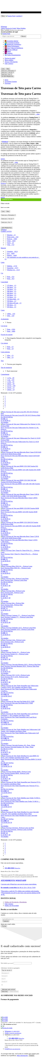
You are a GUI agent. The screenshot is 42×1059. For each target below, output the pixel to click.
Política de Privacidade (12, 905)
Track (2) (10, 243)
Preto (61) (10, 278)
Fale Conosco (9, 63)
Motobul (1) (11, 235)
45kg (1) (10, 355)
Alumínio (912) (12, 251)
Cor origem (4, 343)
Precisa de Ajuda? (11, 28)
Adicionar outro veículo (8, 989)
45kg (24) (10, 316)
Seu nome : (7, 963)
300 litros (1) (11, 287)
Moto (8, 69)
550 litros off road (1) (14, 303)
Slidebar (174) (12, 266)
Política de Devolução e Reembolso (16, 902)
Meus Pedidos (21, 28)
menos (3, 159)
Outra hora (5, 991)
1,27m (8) (10, 378)
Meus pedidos (9, 60)
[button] (21, 1038)
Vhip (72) (10, 245)
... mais (37, 114)
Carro (3, 69)
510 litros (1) (11, 297)
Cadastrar (6, 921)
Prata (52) (10, 276)
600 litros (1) (11, 305)
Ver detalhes (4, 422)
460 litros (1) (11, 295)
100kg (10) (11, 314)
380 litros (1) (11, 291)
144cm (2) (11, 389)
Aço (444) (10, 253)
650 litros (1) (11, 307)
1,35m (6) (10, 382)
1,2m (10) (10, 380)
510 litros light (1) (13, 299)
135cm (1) (11, 387)
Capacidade (4, 282)
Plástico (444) (12, 255)
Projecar (3, 183)
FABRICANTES (6, 231)
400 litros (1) (11, 293)
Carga (2, 310)
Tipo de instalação (6, 367)
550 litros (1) (11, 301)
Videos (3, 28)
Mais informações (22, 1055)
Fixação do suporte (7, 334)
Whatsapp (4, 26)
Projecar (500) (12, 239)
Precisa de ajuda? (10, 58)
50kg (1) (10, 357)
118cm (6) (10, 384)
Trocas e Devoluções (11, 62)
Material (3, 248)
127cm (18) (11, 386)
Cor (2, 273)
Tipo (2, 361)
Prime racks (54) (12, 237)
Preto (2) (10, 348)
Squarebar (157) (12, 268)
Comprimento (5, 374)
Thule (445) (11, 241)
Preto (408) (11, 331)
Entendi (31, 1055)
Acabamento (5, 319)
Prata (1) (10, 347)
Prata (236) (11, 329)
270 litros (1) (11, 285)
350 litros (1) (11, 289)
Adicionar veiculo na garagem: (10, 968)
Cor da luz (4, 326)
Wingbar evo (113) (13, 270)
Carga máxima (5, 352)
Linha (2, 262)
